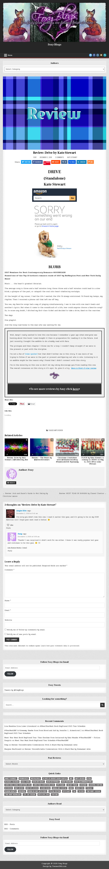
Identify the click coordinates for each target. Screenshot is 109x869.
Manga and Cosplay (60, 788)
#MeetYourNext (11, 778)
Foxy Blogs (54, 44)
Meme (71, 788)
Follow (10, 673)
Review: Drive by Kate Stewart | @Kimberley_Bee (16, 458)
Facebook (38, 162)
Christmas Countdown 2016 (43, 785)
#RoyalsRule (35, 778)
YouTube (55, 794)
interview (8, 788)
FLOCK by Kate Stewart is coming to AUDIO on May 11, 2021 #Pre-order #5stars (92, 460)
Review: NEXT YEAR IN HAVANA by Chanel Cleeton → (82, 493)
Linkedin (82, 162)
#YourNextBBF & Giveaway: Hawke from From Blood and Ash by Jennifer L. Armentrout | (42, 730)
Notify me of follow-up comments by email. (26, 629)
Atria (89, 778)
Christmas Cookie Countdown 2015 (18, 785)
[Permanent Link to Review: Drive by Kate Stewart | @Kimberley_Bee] (16, 447)
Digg (73, 162)
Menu (10, 55)
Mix (92, 162)
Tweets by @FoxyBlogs (14, 690)
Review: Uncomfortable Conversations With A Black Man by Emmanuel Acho (44, 745)
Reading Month (10, 791)
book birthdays (38, 781)
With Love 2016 (43, 794)
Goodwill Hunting (95, 785)
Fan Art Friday (72, 785)
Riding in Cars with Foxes (37, 791)
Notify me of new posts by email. (21, 634)
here (76, 389)
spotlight (66, 791)
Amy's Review (58, 430)
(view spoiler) (31, 354)
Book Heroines (67, 781)
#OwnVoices (23, 778)
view (24, 548)
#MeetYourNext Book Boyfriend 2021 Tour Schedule (62, 726)
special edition (54, 791)
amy (71, 778)
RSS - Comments (11, 828)
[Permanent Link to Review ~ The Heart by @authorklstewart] (41, 447)
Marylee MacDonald (12, 749)
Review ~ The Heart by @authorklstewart (42, 458)
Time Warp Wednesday (13, 794)
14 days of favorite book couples (55, 778)
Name (8, 600)
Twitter (27, 162)
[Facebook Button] (94, 55)
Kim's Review (19, 788)
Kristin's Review (32, 788)
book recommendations (83, 781)
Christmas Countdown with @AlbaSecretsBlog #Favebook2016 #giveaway (67, 459)
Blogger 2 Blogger (12, 781)
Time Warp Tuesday (93, 791)
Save (48, 162)
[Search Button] (104, 55)
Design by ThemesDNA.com (54, 866)
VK (65, 162)
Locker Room (45, 788)
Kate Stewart (72, 157)
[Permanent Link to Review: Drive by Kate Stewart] (54, 113)
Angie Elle (21, 510)
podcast (89, 788)
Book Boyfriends (53, 781)
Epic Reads (60, 785)
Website (12, 483)
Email (8, 610)
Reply (8, 528)
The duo (81, 791)
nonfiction (80, 788)
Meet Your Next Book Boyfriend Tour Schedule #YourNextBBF (42, 740)
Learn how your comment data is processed (60, 645)
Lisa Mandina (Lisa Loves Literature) (20, 726)
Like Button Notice (15, 548)
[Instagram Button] (97, 55)
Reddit (56, 162)
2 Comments (59, 157)
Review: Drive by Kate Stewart (54, 153)
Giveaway (83, 785)
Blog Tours (25, 781)
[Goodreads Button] (101, 55)
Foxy (34, 157)
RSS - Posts (9, 824)
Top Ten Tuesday (29, 794)
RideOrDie (22, 791)
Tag (74, 791)
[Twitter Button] (90, 55)
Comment (9, 570)
